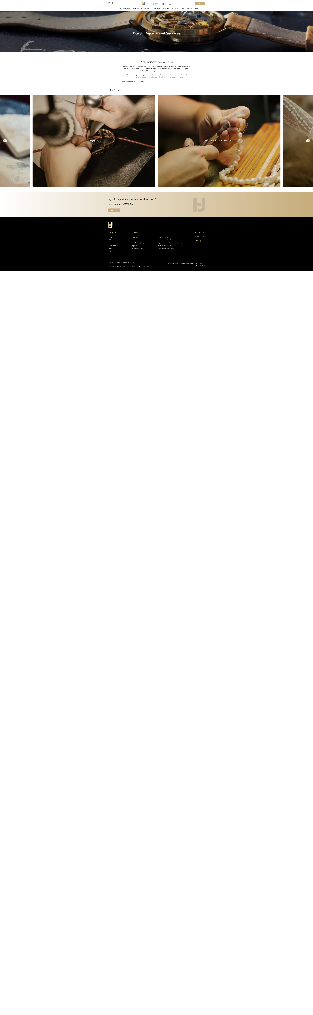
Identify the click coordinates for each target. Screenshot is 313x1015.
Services (126, 9)
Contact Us (114, 210)
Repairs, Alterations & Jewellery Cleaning (170, 243)
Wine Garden (156, 9)
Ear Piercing (135, 240)
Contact (200, 3)
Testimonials (168, 9)
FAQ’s (196, 9)
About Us (118, 9)
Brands (136, 9)
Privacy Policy (111, 262)
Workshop (145, 9)
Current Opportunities (184, 9)
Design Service (136, 237)
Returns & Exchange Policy (123, 262)
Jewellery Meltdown (164, 237)
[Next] (308, 140)
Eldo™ (203, 266)
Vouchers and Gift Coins (165, 246)
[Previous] (5, 140)
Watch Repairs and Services (166, 248)
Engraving (135, 246)
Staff (110, 251)
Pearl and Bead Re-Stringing (166, 240)
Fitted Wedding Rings (138, 243)
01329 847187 (128, 204)
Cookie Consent (136, 262)
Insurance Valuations (137, 248)
